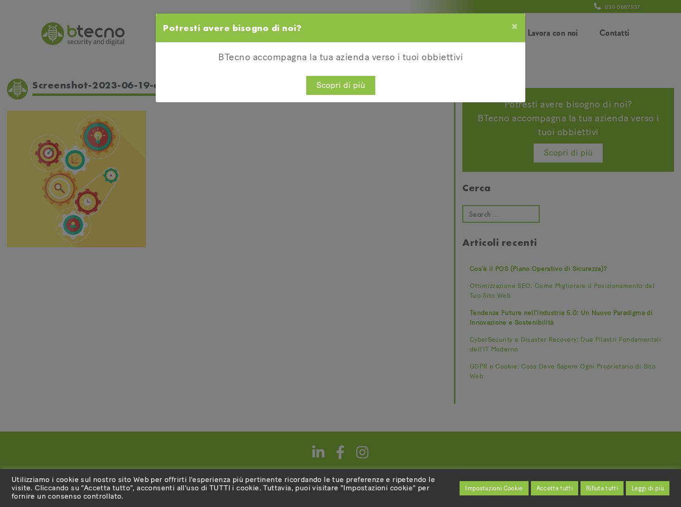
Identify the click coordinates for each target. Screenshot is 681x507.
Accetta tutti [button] (554, 488)
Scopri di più (340, 85)
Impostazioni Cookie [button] (494, 488)
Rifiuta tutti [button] (602, 488)
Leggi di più (647, 488)
